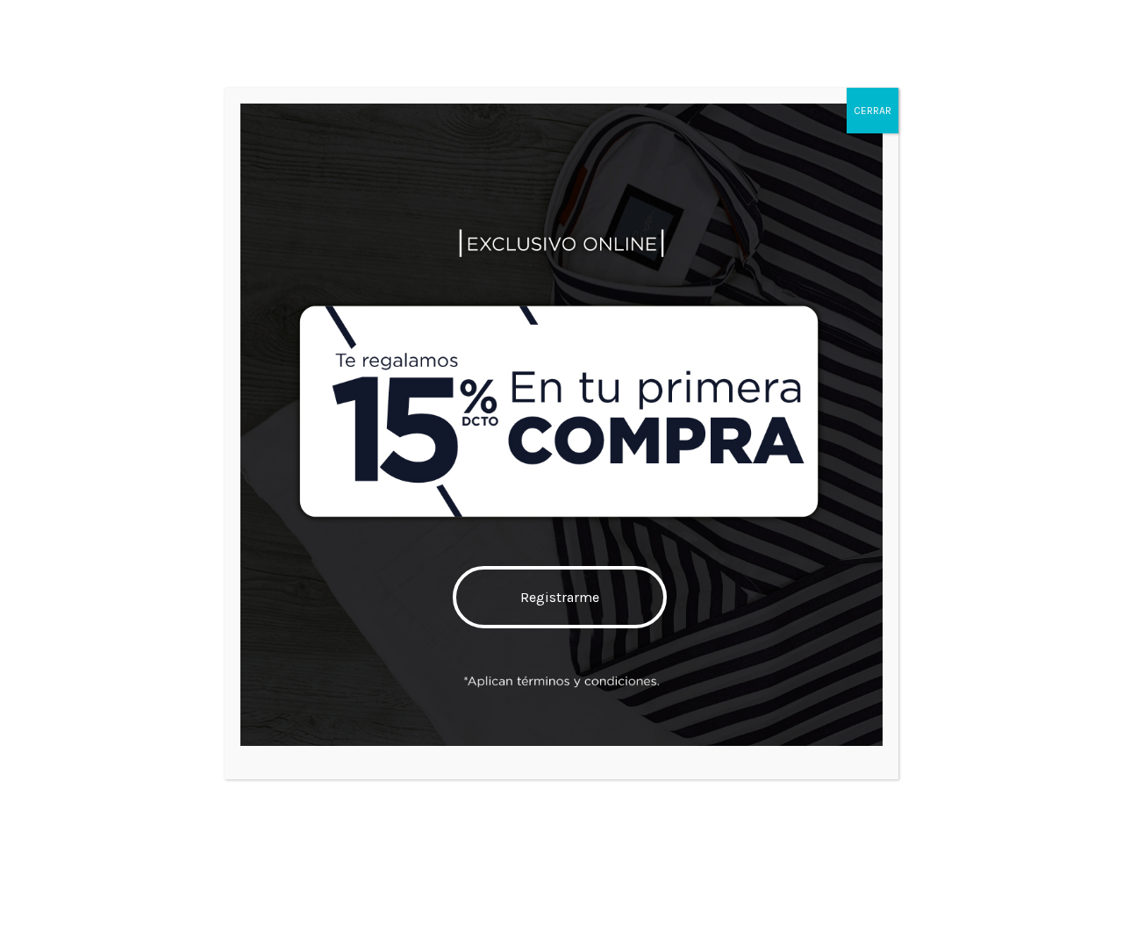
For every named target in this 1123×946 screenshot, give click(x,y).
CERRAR (872, 110)
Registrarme (559, 597)
